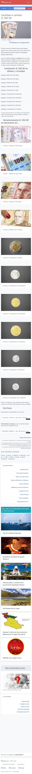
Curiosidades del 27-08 (23, 712)
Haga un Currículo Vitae (22, 476)
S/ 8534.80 (11, 459)
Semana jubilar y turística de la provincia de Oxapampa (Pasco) (13, 584)
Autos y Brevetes (24, 483)
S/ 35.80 (22, 457)
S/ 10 (28, 455)
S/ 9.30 (3, 455)
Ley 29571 (18, 447)
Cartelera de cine (24, 704)
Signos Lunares (25, 706)
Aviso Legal (13, 760)
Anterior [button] (4, 39)
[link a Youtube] (21, 767)
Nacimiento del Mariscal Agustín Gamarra (13, 558)
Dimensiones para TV (23, 501)
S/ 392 (10, 404)
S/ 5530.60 (22, 455)
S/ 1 (2, 457)
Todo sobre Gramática (22, 473)
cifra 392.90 (13, 412)
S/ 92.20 (8, 455)
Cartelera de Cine (24, 491)
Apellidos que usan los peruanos (20, 487)
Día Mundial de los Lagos (11, 608)
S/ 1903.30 (4, 459)
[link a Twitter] (3, 767)
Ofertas (28, 404)
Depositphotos (19, 754)
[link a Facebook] (12, 767)
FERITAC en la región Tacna (12, 658)
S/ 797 (6, 457)
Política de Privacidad (8, 764)
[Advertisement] (16, 731)
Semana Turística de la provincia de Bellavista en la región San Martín (15, 633)
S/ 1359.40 (15, 455)
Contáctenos (20, 764)
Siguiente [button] (10, 39)
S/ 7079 (11, 457)
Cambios (4, 8)
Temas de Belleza (24, 498)
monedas (24, 52)
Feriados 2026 (25, 701)
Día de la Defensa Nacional (12, 533)
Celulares (29, 8)
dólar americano (11, 58)
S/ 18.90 (16, 457)
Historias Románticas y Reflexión (20, 480)
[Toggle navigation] (28, 2)
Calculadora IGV (24, 469)
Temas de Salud (24, 494)
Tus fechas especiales (23, 709)
